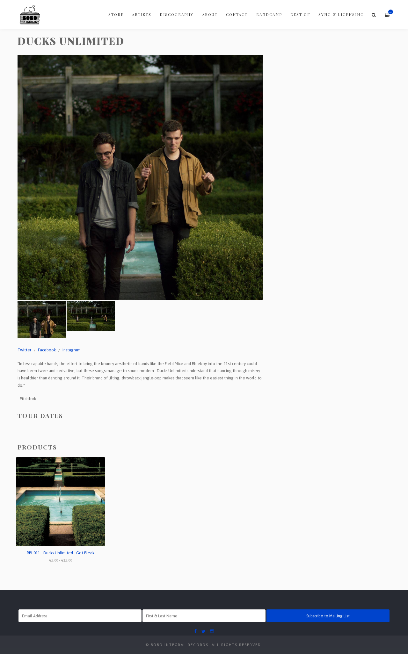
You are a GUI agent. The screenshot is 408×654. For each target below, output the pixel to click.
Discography (176, 14)
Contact (237, 14)
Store (116, 14)
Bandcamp (269, 14)
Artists (141, 14)
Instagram (71, 350)
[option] (140, 177)
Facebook (47, 350)
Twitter (24, 350)
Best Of (300, 14)
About (210, 14)
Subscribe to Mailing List (328, 616)
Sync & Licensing (341, 14)
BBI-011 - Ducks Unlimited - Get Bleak (60, 552)
